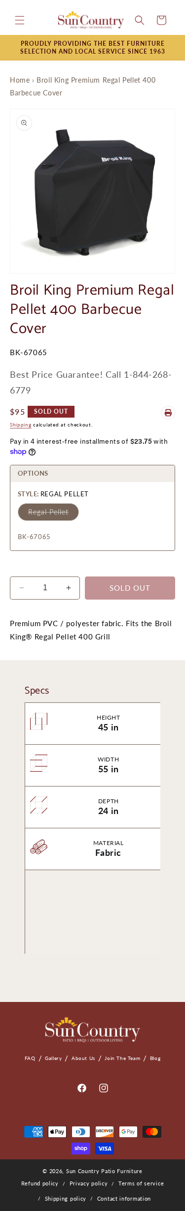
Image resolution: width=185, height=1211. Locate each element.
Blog (155, 1058)
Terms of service (141, 1183)
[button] (20, 20)
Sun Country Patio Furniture (104, 1171)
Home (20, 80)
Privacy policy (89, 1183)
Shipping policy (66, 1198)
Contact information (124, 1198)
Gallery (53, 1058)
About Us (83, 1058)
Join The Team (122, 1058)
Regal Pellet (48, 512)
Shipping (21, 424)
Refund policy (40, 1183)
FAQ (30, 1058)
